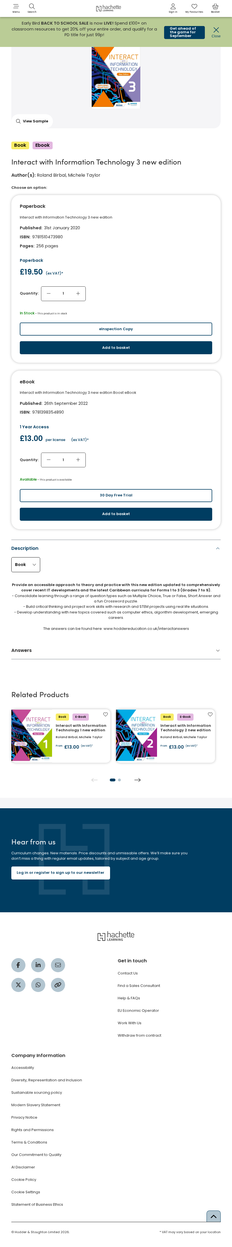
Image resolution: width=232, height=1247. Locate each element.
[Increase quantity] (78, 294)
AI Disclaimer (23, 1167)
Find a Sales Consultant (139, 985)
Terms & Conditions (29, 1142)
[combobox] (25, 564)
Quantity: (29, 293)
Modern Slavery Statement (35, 1105)
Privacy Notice (24, 1117)
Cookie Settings (25, 1192)
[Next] (137, 780)
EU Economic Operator (138, 1010)
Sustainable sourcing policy (36, 1092)
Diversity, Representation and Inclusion (46, 1080)
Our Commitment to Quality (36, 1154)
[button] (16, 8)
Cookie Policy (23, 1179)
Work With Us (129, 1023)
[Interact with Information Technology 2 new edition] (165, 736)
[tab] (116, 590)
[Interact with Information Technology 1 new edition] (60, 736)
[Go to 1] (112, 780)
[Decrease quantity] (48, 294)
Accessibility (22, 1067)
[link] (173, 8)
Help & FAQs (129, 998)
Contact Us (128, 973)
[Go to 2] (119, 780)
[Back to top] (214, 1216)
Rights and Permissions (32, 1130)
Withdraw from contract (139, 1035)
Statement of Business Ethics (37, 1204)
